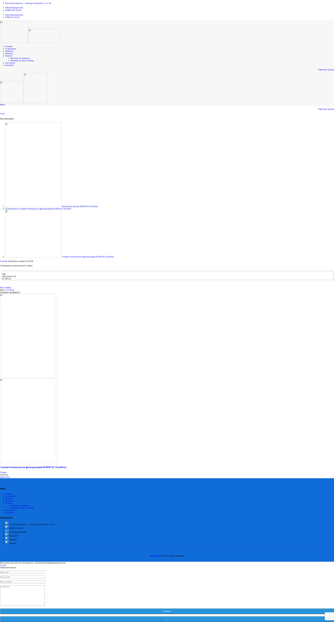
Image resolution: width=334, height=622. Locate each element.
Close (2, 113)
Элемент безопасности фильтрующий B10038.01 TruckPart (45, 209)
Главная (4, 261)
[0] (167, 272)
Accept (3, 565)
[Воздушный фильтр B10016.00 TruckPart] (33, 206)
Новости (9, 501)
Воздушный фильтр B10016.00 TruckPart (80, 206)
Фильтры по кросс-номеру (22, 60)
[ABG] (167, 274)
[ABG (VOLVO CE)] (167, 276)
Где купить (10, 510)
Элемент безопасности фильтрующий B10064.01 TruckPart (88, 257)
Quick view (5, 477)
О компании (10, 496)
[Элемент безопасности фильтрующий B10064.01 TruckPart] (33, 257)
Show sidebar (5, 287)
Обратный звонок (326, 70)
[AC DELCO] (167, 279)
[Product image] (28, 462)
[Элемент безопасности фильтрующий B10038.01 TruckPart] (12, 209)
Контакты (9, 512)
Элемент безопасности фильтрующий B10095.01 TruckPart (33, 467)
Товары (3, 472)
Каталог (8, 503)
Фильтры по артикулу (20, 58)
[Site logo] (14, 42)
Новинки (9, 498)
